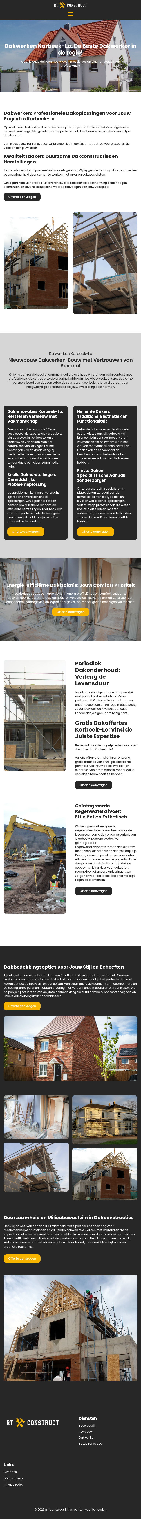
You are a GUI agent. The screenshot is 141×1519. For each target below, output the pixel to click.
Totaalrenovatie (90, 1443)
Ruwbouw (86, 1431)
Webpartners (13, 1478)
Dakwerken (87, 1437)
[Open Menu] (70, 14)
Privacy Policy (14, 1485)
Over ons (10, 1472)
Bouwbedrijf (87, 1425)
